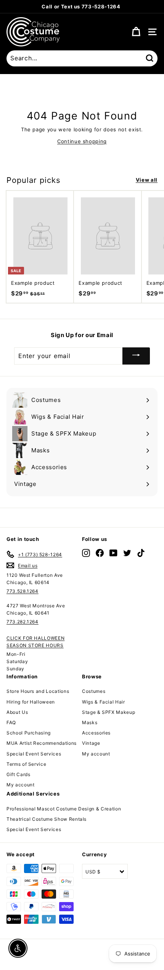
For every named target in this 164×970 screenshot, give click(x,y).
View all (147, 180)
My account (20, 785)
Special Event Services (33, 754)
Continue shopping (82, 141)
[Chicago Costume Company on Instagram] (86, 553)
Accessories (96, 733)
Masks (89, 722)
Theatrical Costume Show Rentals (46, 819)
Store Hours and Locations (37, 691)
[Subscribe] (136, 356)
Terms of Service (26, 764)
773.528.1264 (22, 591)
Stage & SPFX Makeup (108, 712)
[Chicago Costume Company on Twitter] (127, 553)
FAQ (11, 722)
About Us (17, 712)
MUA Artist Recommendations (41, 743)
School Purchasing (28, 733)
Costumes (93, 691)
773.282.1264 (22, 622)
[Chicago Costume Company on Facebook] (100, 553)
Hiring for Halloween (30, 702)
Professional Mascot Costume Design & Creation (63, 809)
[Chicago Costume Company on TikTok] (141, 553)
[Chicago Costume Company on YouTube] (113, 553)
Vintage (91, 743)
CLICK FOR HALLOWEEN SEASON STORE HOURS (35, 641)
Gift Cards (18, 774)
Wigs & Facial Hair (103, 702)
